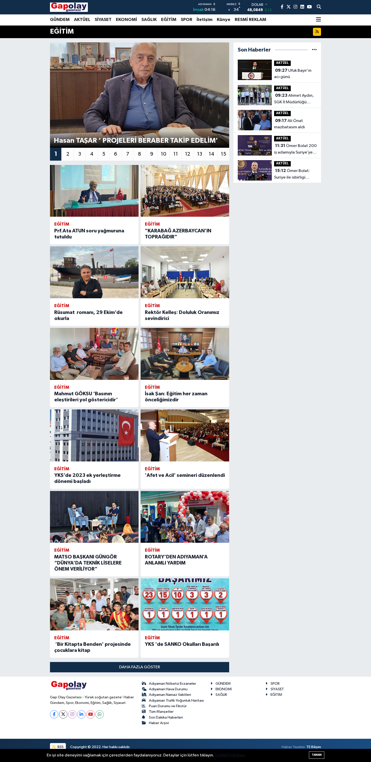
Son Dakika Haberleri (166, 717)
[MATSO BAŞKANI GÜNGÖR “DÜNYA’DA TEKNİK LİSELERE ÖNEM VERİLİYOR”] (94, 517)
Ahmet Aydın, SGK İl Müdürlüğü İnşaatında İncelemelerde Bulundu (294, 99)
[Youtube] (90, 714)
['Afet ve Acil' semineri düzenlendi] (185, 435)
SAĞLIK (149, 19)
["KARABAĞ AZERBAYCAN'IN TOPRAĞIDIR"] (185, 191)
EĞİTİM (168, 19)
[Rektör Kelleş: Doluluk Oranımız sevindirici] (185, 272)
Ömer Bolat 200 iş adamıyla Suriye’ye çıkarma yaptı (295, 149)
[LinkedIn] (81, 714)
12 (187, 154)
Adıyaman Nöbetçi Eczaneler (172, 683)
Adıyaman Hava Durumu (168, 689)
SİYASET (103, 19)
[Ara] (319, 7)
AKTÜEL (82, 19)
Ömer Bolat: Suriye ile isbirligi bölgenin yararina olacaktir (292, 174)
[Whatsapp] (99, 714)
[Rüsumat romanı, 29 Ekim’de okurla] (94, 272)
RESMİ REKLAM (250, 19)
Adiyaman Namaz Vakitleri (170, 695)
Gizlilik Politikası (230, 755)
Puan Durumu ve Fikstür (168, 706)
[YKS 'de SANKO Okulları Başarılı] (185, 604)
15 (223, 154)
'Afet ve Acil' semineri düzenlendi (185, 475)
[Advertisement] (26, 119)
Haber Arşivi (159, 723)
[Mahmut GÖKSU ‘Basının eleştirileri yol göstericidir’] (94, 354)
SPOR (186, 19)
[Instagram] (72, 714)
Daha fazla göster (139, 667)
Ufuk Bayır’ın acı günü (292, 73)
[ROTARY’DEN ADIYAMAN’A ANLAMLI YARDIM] (185, 517)
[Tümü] (314, 50)
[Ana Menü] (318, 20)
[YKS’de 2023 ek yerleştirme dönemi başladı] (94, 435)
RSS (60, 747)
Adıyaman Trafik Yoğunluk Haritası (176, 700)
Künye (223, 19)
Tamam (317, 754)
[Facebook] (54, 714)
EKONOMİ (126, 19)
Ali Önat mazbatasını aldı (289, 124)
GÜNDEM (60, 19)
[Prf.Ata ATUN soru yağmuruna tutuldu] (94, 191)
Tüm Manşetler (161, 712)
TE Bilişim (313, 747)
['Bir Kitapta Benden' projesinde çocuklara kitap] (94, 604)
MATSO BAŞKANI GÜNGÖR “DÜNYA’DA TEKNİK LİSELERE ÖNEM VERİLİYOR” (88, 563)
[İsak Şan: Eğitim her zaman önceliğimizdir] (185, 354)
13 (199, 154)
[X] (63, 714)
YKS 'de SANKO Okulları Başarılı (182, 644)
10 (163, 154)
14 (211, 154)
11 (175, 154)
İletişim (205, 19)
